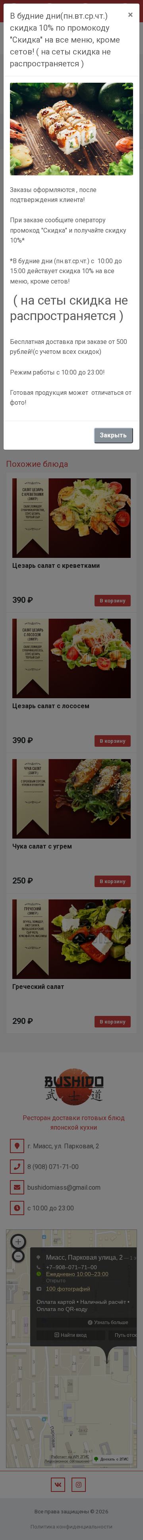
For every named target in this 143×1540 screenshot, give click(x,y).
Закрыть (113, 435)
